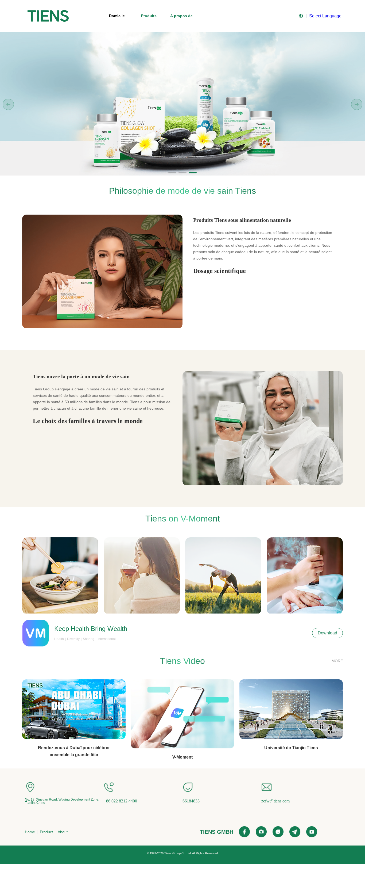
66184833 (191, 801)
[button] (172, 172)
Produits (149, 16)
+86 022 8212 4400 (120, 801)
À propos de (181, 16)
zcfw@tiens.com (275, 801)
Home (30, 832)
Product (46, 832)
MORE (337, 661)
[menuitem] (48, 16)
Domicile (117, 16)
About (63, 832)
